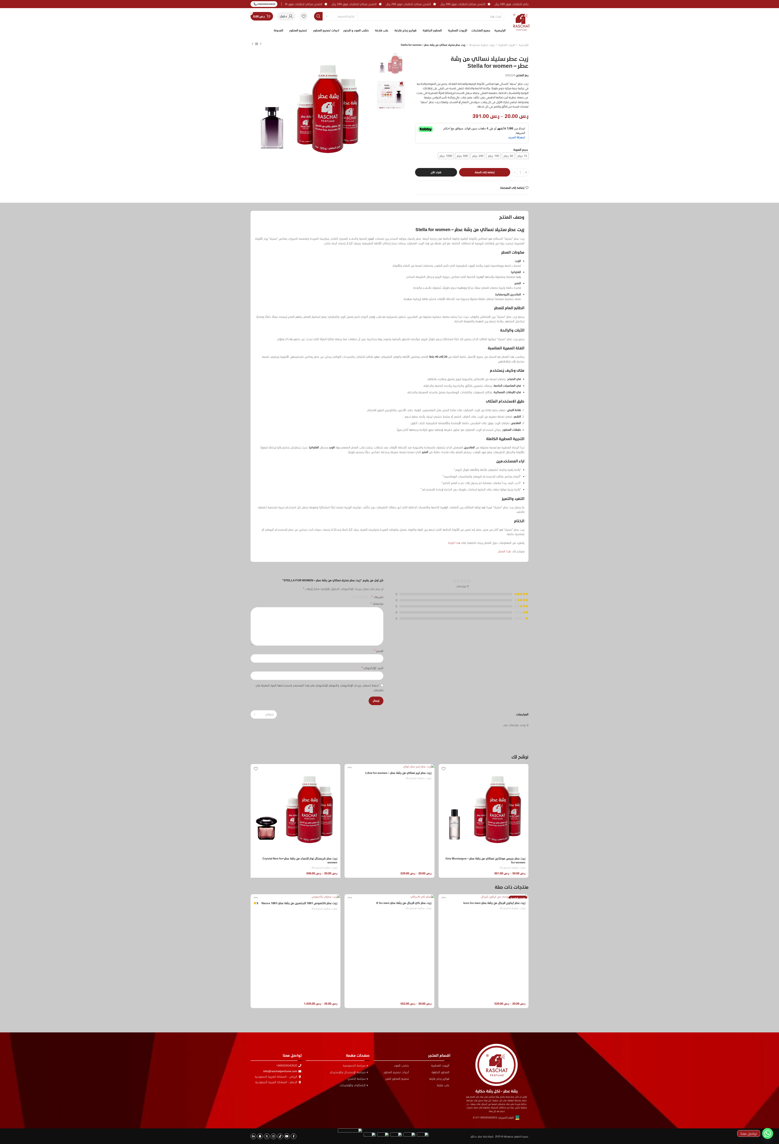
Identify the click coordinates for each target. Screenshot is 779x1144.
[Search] (318, 16)
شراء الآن (436, 172)
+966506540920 (266, 4)
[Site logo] (521, 19)
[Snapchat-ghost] (260, 1136)
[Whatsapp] (767, 1133)
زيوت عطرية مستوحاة (481, 44)
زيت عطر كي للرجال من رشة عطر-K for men (497, 903)
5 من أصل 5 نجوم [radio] (353, 596)
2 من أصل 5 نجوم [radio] (363, 596)
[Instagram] (273, 1136)
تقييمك (377, 596)
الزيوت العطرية (506, 44)
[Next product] (253, 44)
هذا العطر (504, 551)
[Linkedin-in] (253, 1136)
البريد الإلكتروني (372, 668)
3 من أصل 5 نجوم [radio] (360, 596)
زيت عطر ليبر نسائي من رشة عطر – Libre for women (398, 773)
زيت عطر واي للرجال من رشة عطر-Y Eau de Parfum (304, 988)
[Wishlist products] (303, 16)
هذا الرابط (454, 542)
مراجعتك (376, 603)
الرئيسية (523, 44)
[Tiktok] (280, 1136)
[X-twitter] (267, 1136)
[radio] (522, 156)
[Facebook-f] (293, 1136)
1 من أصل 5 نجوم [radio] (366, 596)
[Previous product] (261, 44)
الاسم (378, 651)
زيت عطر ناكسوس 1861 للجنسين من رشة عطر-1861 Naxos (393, 903)
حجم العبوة (520, 149)
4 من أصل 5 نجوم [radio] (356, 596)
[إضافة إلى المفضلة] (444, 768)
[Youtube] (287, 1136)
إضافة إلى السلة (485, 172)
